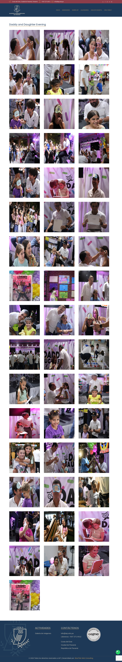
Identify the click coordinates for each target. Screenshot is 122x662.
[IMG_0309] (59, 147)
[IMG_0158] (94, 112)
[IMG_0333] (59, 491)
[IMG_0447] (59, 525)
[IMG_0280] (24, 525)
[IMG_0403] (24, 181)
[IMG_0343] (24, 491)
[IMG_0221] (59, 422)
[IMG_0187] (59, 353)
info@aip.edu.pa (59, 1)
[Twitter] (109, 2)
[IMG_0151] (24, 44)
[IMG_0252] (24, 422)
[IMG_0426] (24, 456)
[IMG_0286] (94, 78)
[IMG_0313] (94, 491)
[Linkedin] (103, 2)
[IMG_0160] (59, 388)
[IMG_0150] (94, 250)
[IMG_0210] (94, 284)
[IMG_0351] (94, 456)
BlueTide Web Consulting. (84, 658)
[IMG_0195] (59, 78)
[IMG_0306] (24, 216)
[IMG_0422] (59, 112)
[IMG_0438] (94, 147)
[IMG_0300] (59, 284)
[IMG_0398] (59, 456)
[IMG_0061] (24, 284)
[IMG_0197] (94, 388)
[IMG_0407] (24, 112)
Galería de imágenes (43, 633)
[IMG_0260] (94, 559)
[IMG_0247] (94, 525)
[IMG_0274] (24, 388)
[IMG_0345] (24, 78)
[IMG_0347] (94, 44)
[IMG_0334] (24, 250)
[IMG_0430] (59, 559)
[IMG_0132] (94, 422)
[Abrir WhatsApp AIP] (118, 652)
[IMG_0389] (24, 559)
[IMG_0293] (94, 353)
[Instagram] (107, 2)
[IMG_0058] (24, 594)
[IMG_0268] (94, 216)
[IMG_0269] (59, 216)
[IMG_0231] (24, 319)
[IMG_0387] (59, 44)
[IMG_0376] (94, 181)
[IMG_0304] (24, 147)
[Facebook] (105, 2)
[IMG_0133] (59, 250)
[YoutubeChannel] (111, 2)
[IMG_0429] (24, 353)
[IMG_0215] (59, 319)
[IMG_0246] (59, 181)
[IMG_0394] (94, 319)
